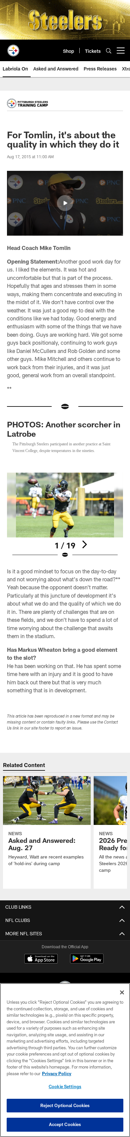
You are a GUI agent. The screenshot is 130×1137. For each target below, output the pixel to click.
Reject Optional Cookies (65, 1105)
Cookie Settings (65, 1086)
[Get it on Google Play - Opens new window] (87, 968)
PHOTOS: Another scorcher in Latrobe (63, 428)
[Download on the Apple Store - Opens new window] (41, 965)
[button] (65, 203)
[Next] (84, 551)
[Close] (122, 992)
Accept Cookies (65, 1124)
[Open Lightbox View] (65, 522)
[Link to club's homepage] (13, 48)
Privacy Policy (56, 1073)
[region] (65, 1060)
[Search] (108, 50)
